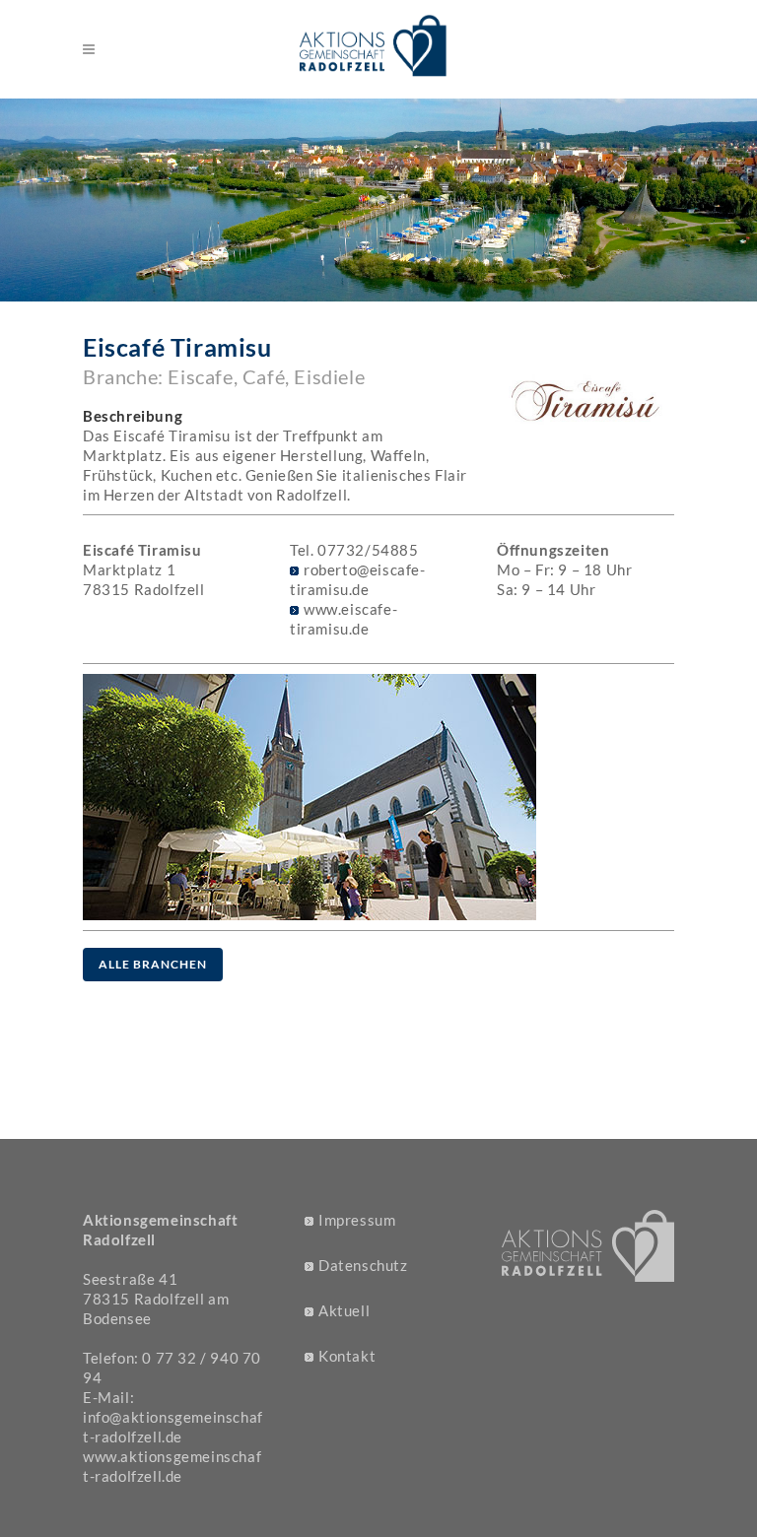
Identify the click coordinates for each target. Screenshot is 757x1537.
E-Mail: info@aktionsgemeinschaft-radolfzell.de (173, 1416)
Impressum (356, 1220)
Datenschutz (363, 1265)
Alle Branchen (153, 964)
